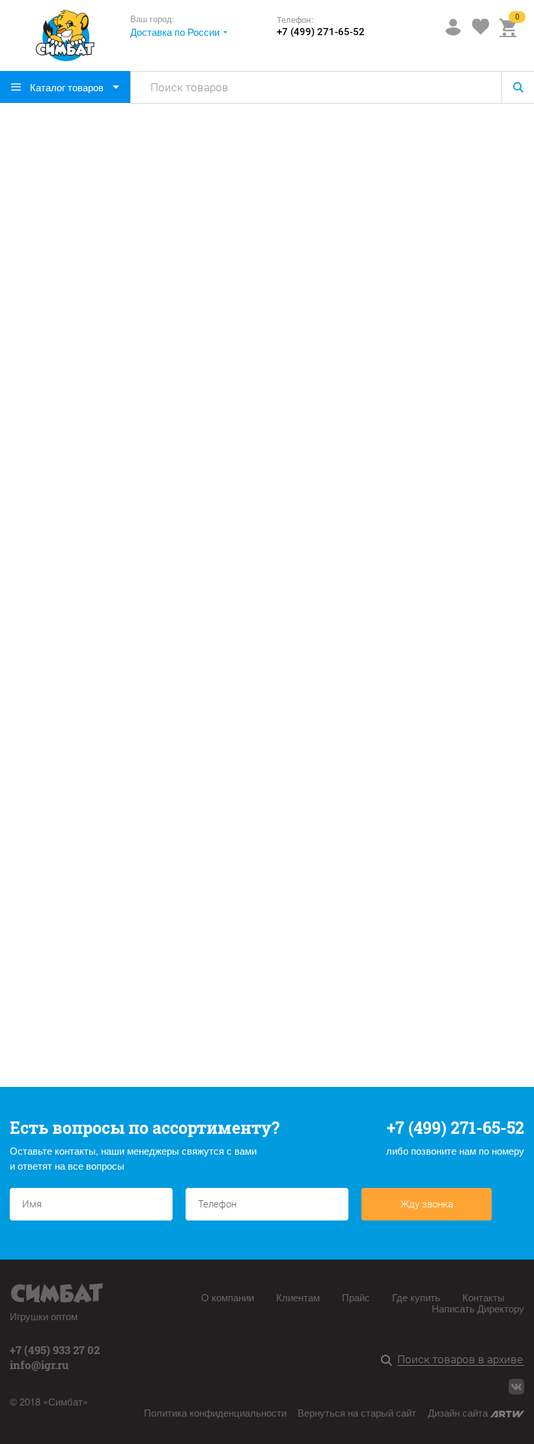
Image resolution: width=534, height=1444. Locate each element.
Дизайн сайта (459, 1412)
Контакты (483, 1297)
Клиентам (298, 1297)
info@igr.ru (39, 1364)
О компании (227, 1297)
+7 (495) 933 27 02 (55, 1349)
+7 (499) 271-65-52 (321, 32)
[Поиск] (389, 1361)
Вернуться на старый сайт (357, 1412)
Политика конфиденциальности (215, 1412)
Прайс (356, 1297)
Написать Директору (478, 1308)
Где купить (416, 1297)
